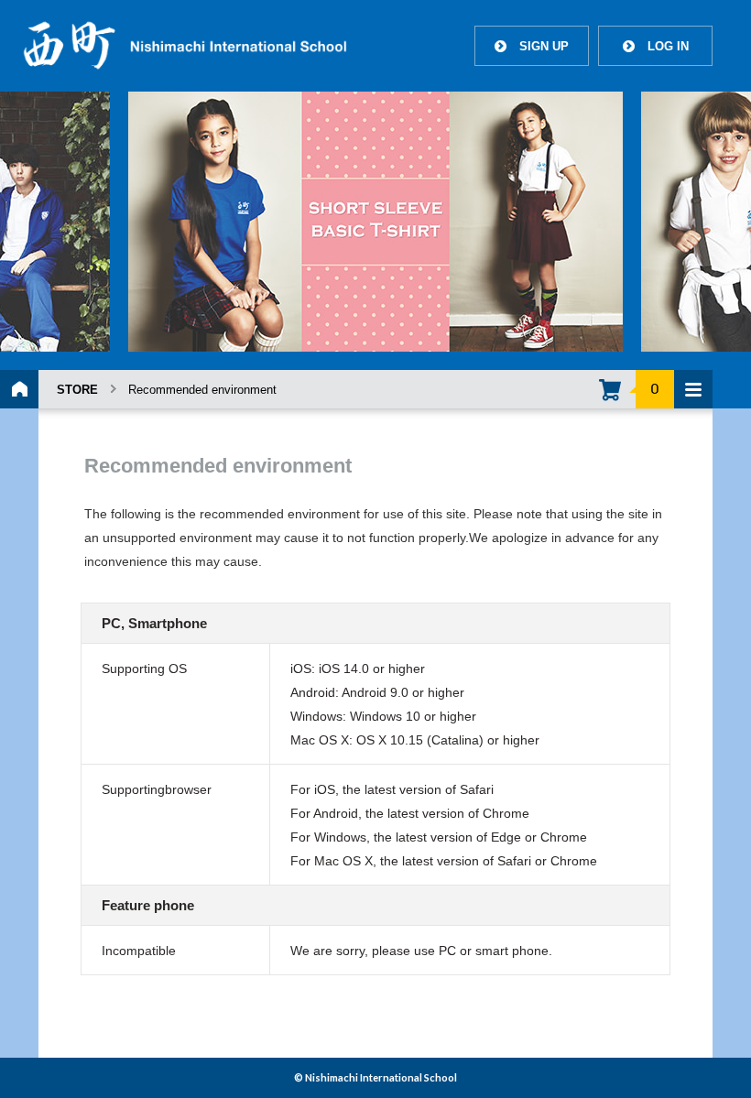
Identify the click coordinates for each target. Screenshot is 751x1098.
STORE (77, 390)
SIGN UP (532, 46)
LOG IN (656, 46)
